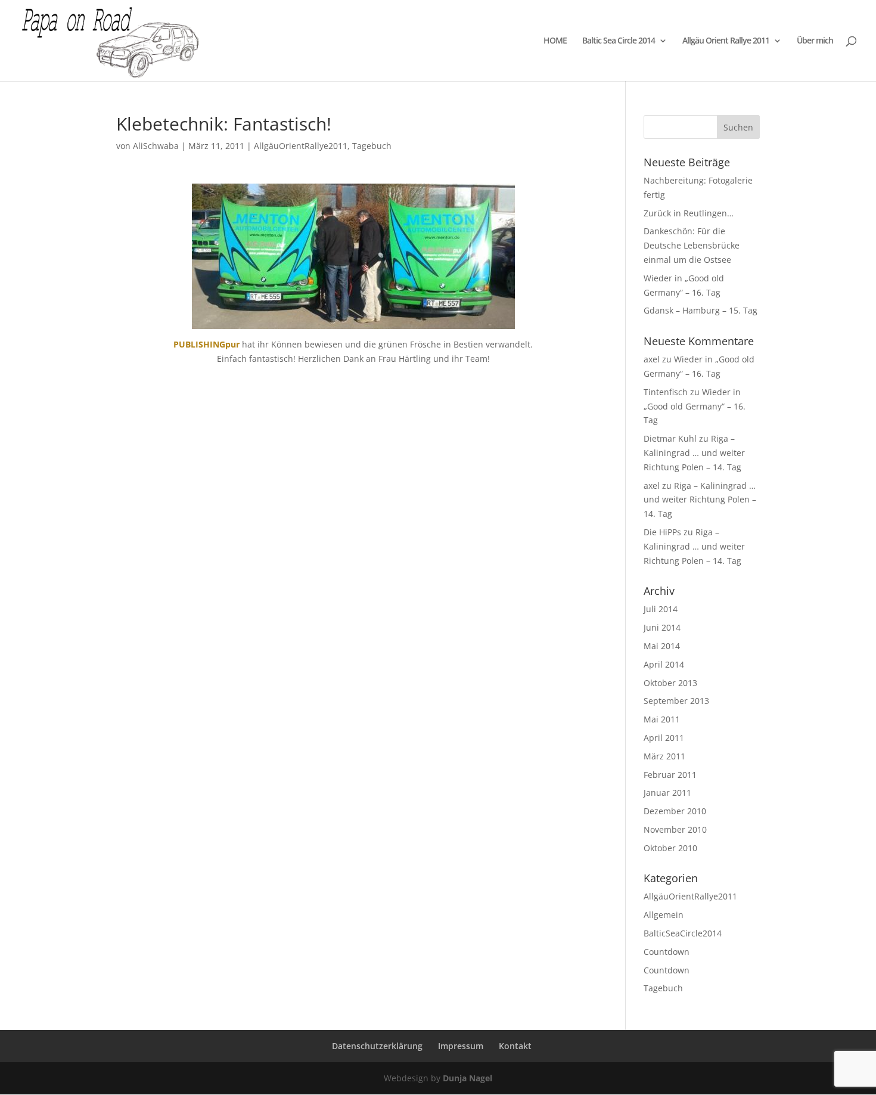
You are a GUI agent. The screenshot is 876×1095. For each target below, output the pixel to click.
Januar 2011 (667, 792)
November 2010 (675, 829)
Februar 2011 (670, 774)
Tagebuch (372, 145)
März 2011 (664, 756)
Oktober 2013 (670, 682)
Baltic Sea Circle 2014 (618, 41)
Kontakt (515, 1045)
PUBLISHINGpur (206, 344)
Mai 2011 (662, 719)
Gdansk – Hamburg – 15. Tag (700, 310)
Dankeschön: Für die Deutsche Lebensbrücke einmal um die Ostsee (692, 245)
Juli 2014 (661, 609)
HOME (555, 41)
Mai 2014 (662, 646)
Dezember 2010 (675, 811)
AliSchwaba (156, 145)
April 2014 (664, 664)
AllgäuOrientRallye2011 (300, 145)
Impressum (460, 1045)
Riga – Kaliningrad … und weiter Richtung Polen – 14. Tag (694, 453)
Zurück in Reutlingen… (689, 213)
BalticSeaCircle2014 (683, 933)
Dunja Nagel (467, 1078)
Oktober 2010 (670, 848)
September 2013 (676, 700)
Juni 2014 (662, 627)
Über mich (815, 41)
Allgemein (664, 914)
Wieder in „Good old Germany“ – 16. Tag (694, 406)
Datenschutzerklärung (377, 1045)
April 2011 (664, 737)
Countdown (666, 951)
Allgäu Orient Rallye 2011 (725, 41)
